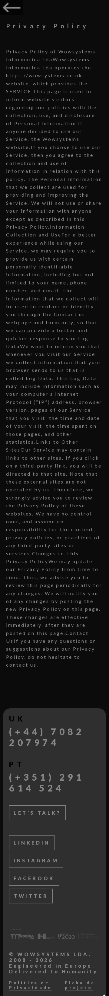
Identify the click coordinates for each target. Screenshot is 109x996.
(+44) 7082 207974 (46, 737)
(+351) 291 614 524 (46, 782)
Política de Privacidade (30, 985)
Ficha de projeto (80, 985)
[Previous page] (11, 7)
